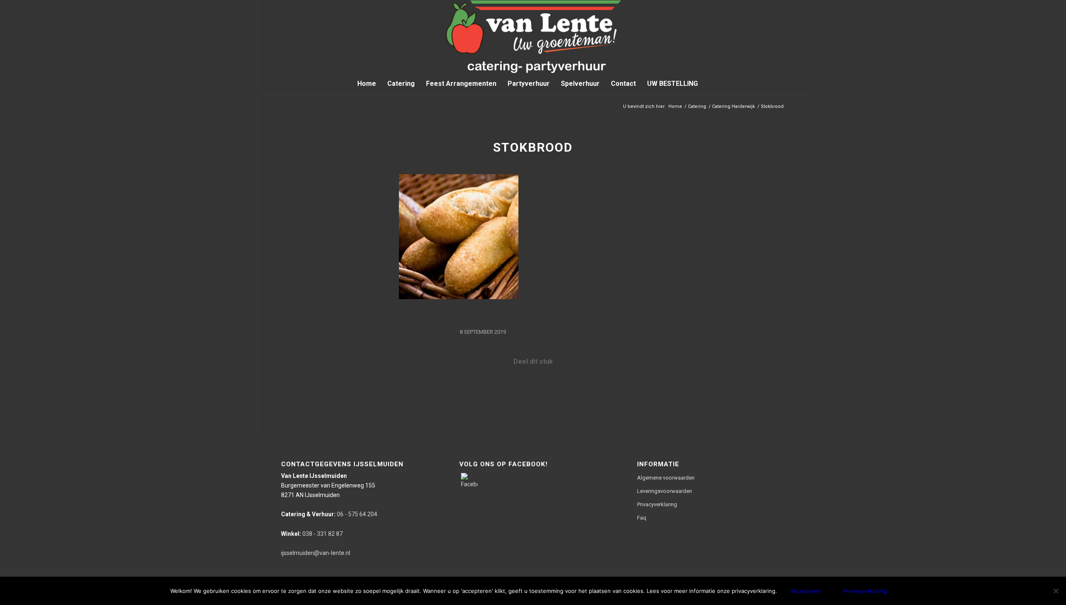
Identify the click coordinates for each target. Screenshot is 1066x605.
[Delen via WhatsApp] (533, 386)
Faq (641, 518)
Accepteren (805, 591)
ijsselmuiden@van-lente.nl (315, 553)
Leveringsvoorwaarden (664, 491)
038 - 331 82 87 (312, 533)
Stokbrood (533, 147)
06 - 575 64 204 (329, 514)
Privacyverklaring (657, 504)
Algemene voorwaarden (666, 478)
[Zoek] (708, 83)
